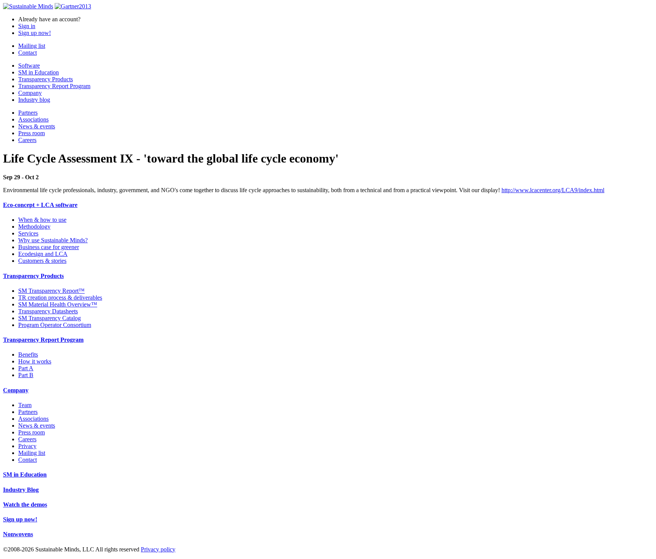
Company (30, 93)
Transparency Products (45, 79)
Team (25, 405)
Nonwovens (18, 534)
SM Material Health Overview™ (57, 304)
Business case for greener (48, 247)
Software (29, 65)
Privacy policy (158, 549)
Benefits (28, 354)
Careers (27, 140)
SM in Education (38, 72)
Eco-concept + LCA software (40, 205)
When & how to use (42, 219)
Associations (33, 119)
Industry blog (34, 99)
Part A (25, 368)
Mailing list (31, 46)
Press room (31, 133)
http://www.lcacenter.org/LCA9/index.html (552, 190)
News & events (36, 126)
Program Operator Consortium (54, 325)
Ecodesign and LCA (43, 254)
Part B (25, 375)
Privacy (27, 446)
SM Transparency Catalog (49, 318)
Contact (27, 52)
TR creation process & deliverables (60, 297)
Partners (28, 112)
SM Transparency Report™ (51, 290)
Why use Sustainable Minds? (53, 240)
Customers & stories (42, 260)
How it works (34, 361)
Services (28, 233)
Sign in (26, 26)
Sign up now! (34, 33)
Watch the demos (25, 504)
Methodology (34, 226)
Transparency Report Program (54, 86)
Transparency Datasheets (48, 311)
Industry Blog (21, 489)
